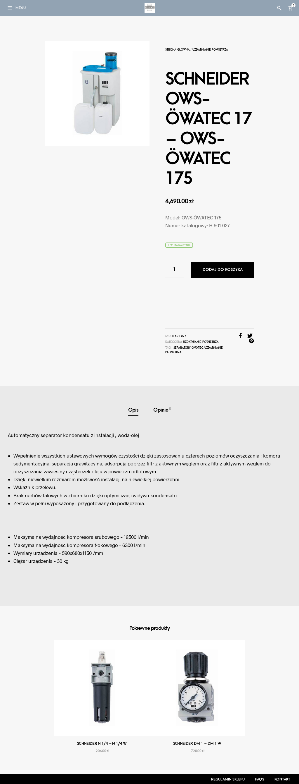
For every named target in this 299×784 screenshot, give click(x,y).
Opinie (162, 410)
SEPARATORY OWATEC (188, 347)
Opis (133, 410)
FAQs (259, 779)
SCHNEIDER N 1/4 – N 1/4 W (101, 743)
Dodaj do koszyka (223, 269)
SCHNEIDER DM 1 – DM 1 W (197, 743)
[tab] (133, 410)
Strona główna (177, 49)
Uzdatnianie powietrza (210, 49)
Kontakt (282, 779)
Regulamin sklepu (228, 779)
